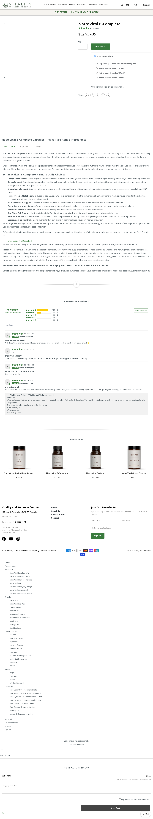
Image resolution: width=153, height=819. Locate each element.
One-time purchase (104, 56)
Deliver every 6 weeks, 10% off (111, 73)
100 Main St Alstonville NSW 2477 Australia (19, 512)
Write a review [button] (141, 310)
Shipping (35, 550)
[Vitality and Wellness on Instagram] (18, 539)
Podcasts (13, 676)
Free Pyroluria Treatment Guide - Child (25, 700)
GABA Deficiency (16, 645)
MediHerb (14, 621)
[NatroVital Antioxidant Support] (19, 458)
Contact (55, 518)
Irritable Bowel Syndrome (20, 655)
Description (9, 146)
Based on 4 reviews (13, 312)
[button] (84, 28)
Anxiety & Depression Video (21, 714)
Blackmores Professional (20, 617)
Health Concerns (77, 4)
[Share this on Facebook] (92, 95)
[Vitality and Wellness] (17, 5)
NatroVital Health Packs (19, 590)
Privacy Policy (7, 550)
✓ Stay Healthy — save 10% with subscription (116, 63)
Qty (79, 41)
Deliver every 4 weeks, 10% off (111, 68)
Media (92, 4)
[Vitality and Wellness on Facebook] (4, 539)
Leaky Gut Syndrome (18, 659)
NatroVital (49, 4)
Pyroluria (13, 662)
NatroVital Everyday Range (21, 586)
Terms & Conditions (22, 550)
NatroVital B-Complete (57, 473)
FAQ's (38, 146)
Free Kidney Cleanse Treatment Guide (25, 693)
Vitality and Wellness (142, 550)
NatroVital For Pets (17, 583)
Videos (12, 679)
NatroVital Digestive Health (21, 593)
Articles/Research (17, 683)
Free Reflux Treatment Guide (22, 703)
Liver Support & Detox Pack (20, 241)
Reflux (12, 665)
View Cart (115, 808)
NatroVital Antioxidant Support (19, 473)
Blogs (12, 672)
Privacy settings (11, 722)
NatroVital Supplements (19, 573)
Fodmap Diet (15, 710)
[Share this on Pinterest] (97, 95)
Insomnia (13, 652)
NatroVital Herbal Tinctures (21, 580)
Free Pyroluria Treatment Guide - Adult (26, 696)
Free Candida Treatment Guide (22, 707)
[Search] (122, 5)
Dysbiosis (14, 641)
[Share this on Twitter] (86, 95)
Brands (61, 4)
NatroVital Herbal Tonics (20, 576)
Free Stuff (104, 4)
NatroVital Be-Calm (95, 473)
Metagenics (14, 624)
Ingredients (25, 146)
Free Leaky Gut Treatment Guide (23, 690)
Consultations (58, 514)
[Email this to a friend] (108, 95)
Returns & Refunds (48, 550)
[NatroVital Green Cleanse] (134, 458)
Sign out (8, 729)
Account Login (10, 566)
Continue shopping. (76, 744)
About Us (55, 511)
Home (54, 507)
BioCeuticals (14, 611)
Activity (8, 726)
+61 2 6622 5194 (18, 522)
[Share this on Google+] (103, 95)
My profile (9, 719)
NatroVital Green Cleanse (134, 473)
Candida (13, 635)
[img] (17, 334)
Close (2, 749)
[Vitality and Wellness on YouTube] (11, 539)
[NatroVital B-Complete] (57, 458)
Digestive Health (16, 638)
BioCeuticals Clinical (17, 614)
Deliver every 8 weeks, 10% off (111, 77)
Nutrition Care (15, 628)
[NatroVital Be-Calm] (96, 458)
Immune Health (16, 648)
